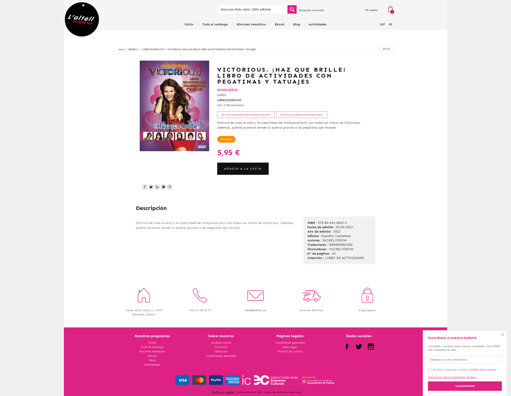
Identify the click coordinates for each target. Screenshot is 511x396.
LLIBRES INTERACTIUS (229, 100)
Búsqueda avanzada (311, 10)
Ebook (279, 24)
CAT (382, 24)
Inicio (188, 24)
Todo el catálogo (215, 24)
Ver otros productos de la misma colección (245, 114)
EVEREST (222, 95)
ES (390, 24)
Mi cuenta (371, 10)
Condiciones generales (221, 356)
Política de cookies (290, 351)
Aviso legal (290, 347)
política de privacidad (483, 369)
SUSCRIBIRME (465, 386)
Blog (296, 24)
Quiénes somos (221, 342)
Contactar (221, 347)
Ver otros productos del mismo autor (301, 114)
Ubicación (221, 351)
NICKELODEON (227, 89)
